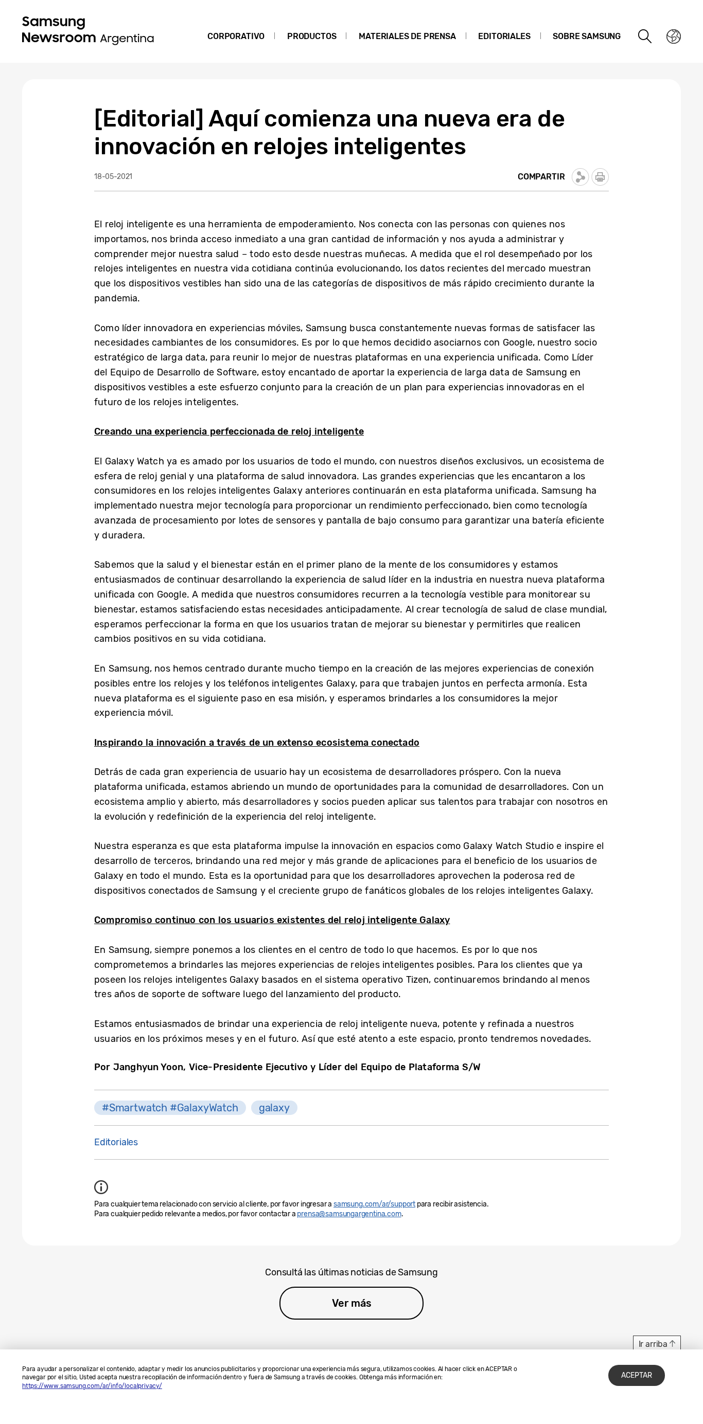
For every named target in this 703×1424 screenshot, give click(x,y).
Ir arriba (653, 1344)
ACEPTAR (636, 1375)
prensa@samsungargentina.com (349, 1214)
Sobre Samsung (587, 36)
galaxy (274, 1108)
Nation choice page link (673, 36)
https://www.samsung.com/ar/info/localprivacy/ (92, 1386)
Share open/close (580, 177)
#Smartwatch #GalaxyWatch (170, 1108)
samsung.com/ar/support (374, 1204)
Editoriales (504, 36)
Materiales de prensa (407, 36)
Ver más (352, 1303)
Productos (311, 36)
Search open (645, 36)
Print (600, 177)
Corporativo (236, 36)
